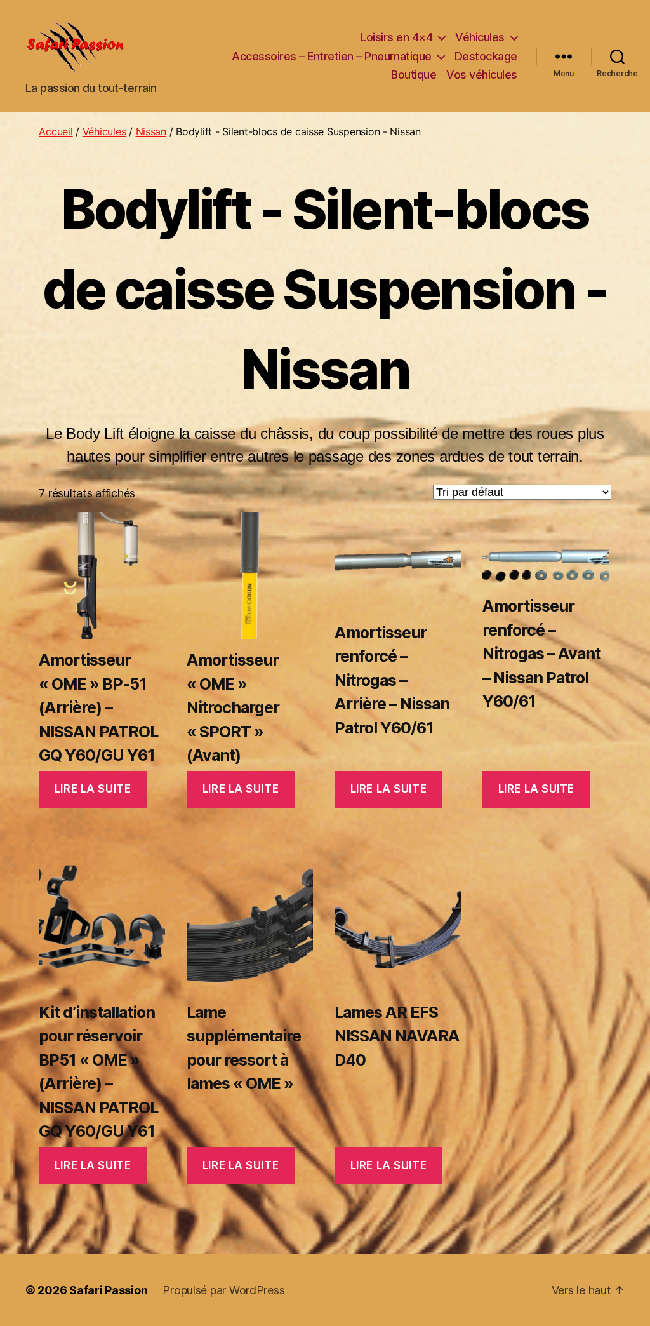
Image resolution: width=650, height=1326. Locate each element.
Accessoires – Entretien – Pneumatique (332, 56)
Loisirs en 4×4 (396, 37)
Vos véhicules (481, 74)
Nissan (151, 131)
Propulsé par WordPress (223, 1290)
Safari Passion (108, 1290)
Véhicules (480, 37)
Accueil (55, 131)
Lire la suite (93, 788)
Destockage (485, 56)
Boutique (413, 74)
